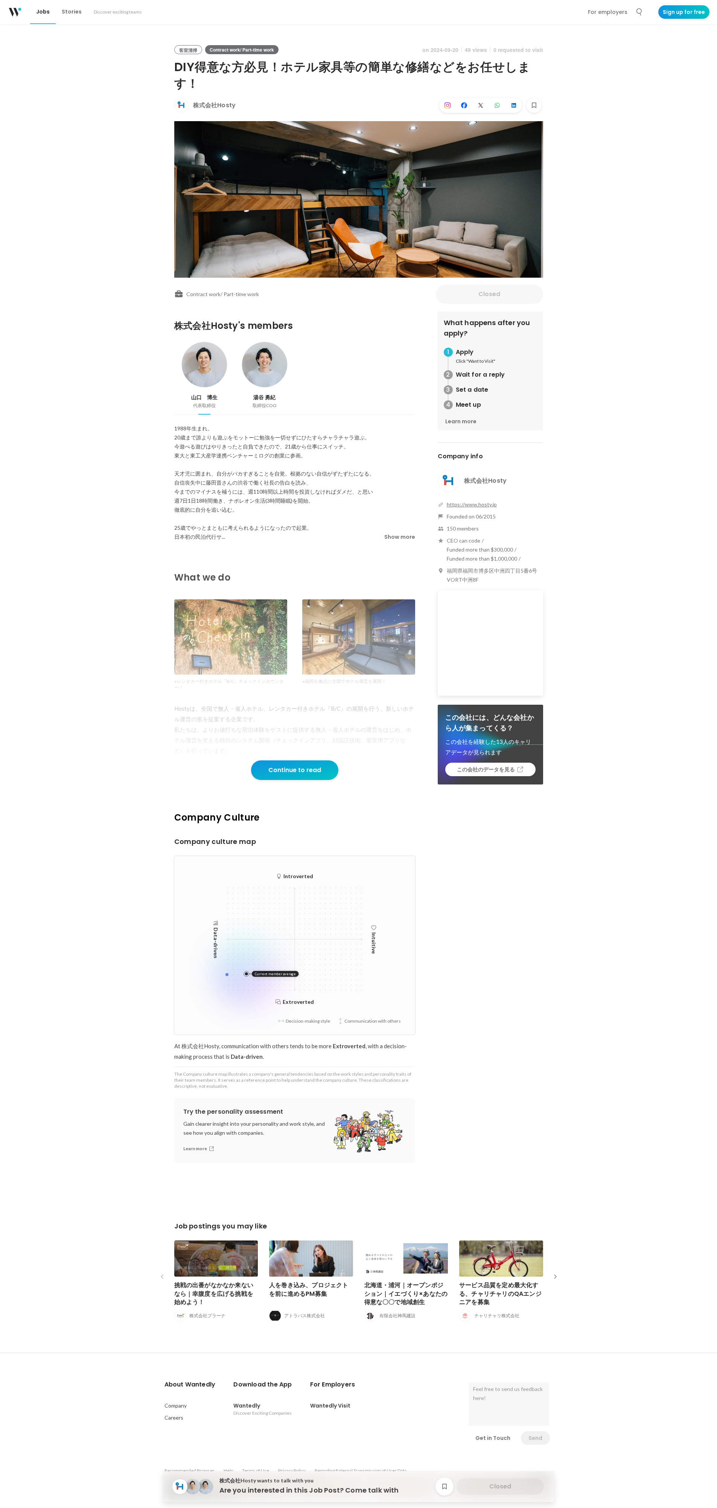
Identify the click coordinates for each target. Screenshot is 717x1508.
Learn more (460, 421)
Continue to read (294, 770)
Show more (399, 537)
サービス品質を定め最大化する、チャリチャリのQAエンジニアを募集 (500, 1293)
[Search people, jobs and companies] (639, 12)
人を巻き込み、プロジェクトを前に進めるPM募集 (309, 1289)
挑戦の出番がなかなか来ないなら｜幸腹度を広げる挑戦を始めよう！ (214, 1293)
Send (535, 1438)
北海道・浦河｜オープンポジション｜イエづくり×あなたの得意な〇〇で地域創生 (406, 1293)
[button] (190, 1384)
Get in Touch (492, 1438)
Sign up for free (684, 12)
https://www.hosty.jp (472, 504)
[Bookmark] (534, 105)
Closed (489, 294)
